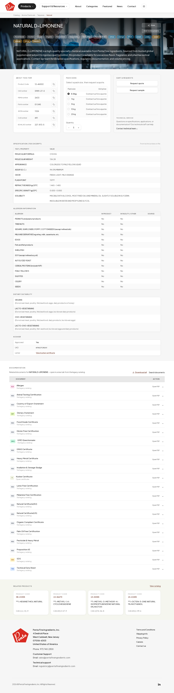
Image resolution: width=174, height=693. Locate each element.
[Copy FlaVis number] (54, 104)
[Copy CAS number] (54, 91)
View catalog (155, 586)
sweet (138, 37)
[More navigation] (144, 6)
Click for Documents (151, 31)
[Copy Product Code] (54, 84)
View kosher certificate (45, 353)
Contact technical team (127, 128)
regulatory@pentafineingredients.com (57, 666)
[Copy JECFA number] (54, 111)
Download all (141, 372)
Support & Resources (53, 6)
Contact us (141, 646)
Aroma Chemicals (28, 15)
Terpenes (40, 15)
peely (147, 37)
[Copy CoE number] (54, 118)
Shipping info (142, 633)
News (120, 6)
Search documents (157, 372)
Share (153, 25)
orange (121, 37)
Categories (92, 6)
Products (26, 6)
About (78, 6)
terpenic (36, 41)
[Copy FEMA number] (54, 98)
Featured (107, 6)
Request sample (137, 90)
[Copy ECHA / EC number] (54, 125)
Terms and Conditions (145, 629)
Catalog (16, 15)
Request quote (137, 83)
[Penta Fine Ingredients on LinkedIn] (159, 684)
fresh (130, 37)
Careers (139, 642)
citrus (112, 37)
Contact (131, 6)
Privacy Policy (142, 638)
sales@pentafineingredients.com (54, 657)
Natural (49, 15)
